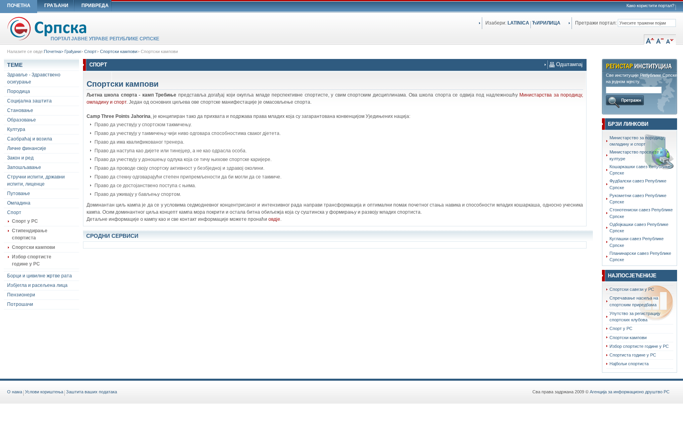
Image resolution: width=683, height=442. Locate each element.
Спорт (90, 51)
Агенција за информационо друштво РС (630, 391)
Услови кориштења (44, 391)
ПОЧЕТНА (18, 5)
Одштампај (569, 64)
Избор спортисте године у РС (639, 346)
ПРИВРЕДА (95, 5)
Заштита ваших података (91, 391)
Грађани (72, 51)
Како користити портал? (650, 5)
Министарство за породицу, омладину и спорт (637, 140)
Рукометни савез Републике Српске (637, 198)
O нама (14, 391)
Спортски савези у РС (631, 289)
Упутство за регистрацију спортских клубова (634, 316)
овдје (274, 219)
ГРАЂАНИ (56, 5)
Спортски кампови (118, 51)
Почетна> (54, 51)
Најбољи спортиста (629, 363)
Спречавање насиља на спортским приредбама (633, 301)
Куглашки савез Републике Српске (636, 241)
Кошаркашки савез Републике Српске (639, 169)
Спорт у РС (620, 328)
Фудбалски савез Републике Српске (637, 184)
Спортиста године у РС (632, 355)
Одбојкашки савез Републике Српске (638, 227)
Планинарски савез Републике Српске (640, 256)
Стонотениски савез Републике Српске (641, 212)
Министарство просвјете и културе (635, 155)
